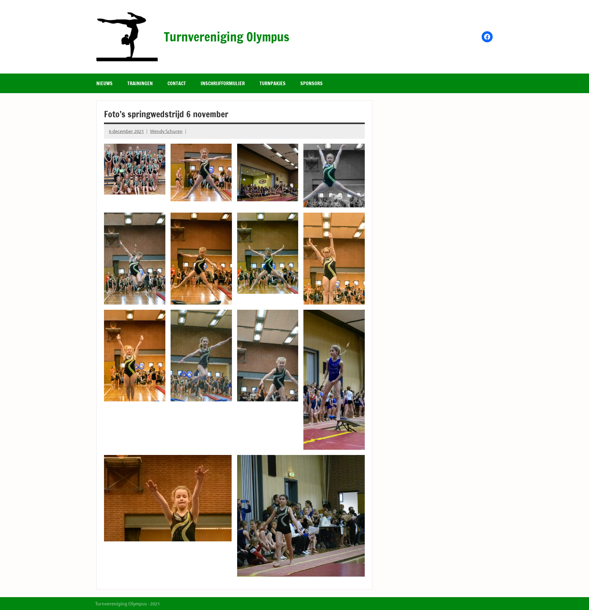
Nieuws (104, 83)
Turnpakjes (273, 83)
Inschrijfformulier (223, 83)
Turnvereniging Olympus (226, 36)
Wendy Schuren (166, 131)
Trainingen (140, 83)
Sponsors (311, 83)
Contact (176, 83)
